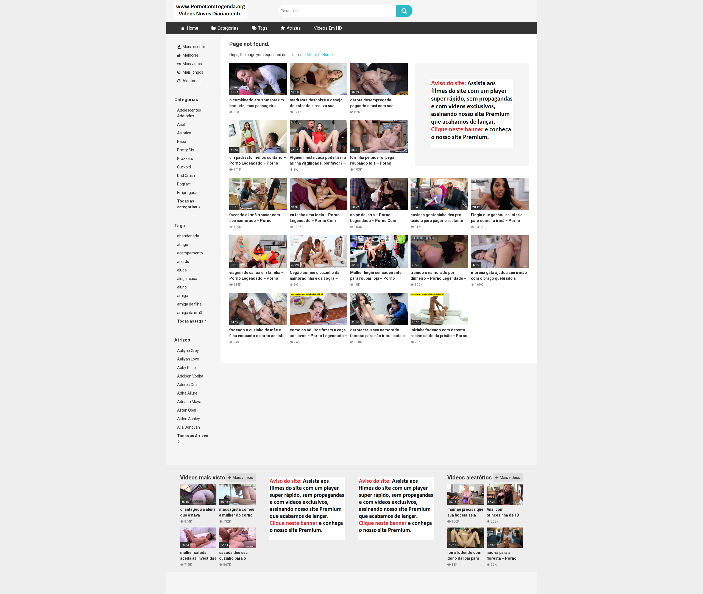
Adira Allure (187, 393)
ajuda (182, 270)
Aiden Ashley (188, 419)
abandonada (188, 236)
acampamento (190, 253)
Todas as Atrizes (192, 436)
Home (192, 28)
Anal (181, 124)
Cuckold (184, 167)
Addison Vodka (190, 376)
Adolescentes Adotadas (189, 113)
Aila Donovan (188, 427)
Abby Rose (186, 367)
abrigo (182, 244)
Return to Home (319, 54)
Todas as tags (190, 321)
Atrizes (294, 28)
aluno (182, 287)
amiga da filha (189, 304)
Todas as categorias (187, 204)
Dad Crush (186, 175)
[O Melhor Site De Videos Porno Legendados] (210, 11)
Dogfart (184, 184)
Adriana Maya (189, 401)
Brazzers (185, 158)
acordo (183, 261)
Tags (262, 28)
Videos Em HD (328, 28)
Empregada (187, 192)
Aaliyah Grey (188, 350)
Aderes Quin (188, 384)
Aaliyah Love (188, 359)
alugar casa (187, 278)
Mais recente (193, 47)
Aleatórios (191, 81)
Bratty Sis (185, 150)
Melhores (190, 55)
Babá (181, 141)
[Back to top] (684, 577)
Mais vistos (192, 64)
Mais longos (192, 72)
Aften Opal (186, 410)
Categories (228, 28)
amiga (182, 295)
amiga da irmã (189, 312)
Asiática (184, 133)
